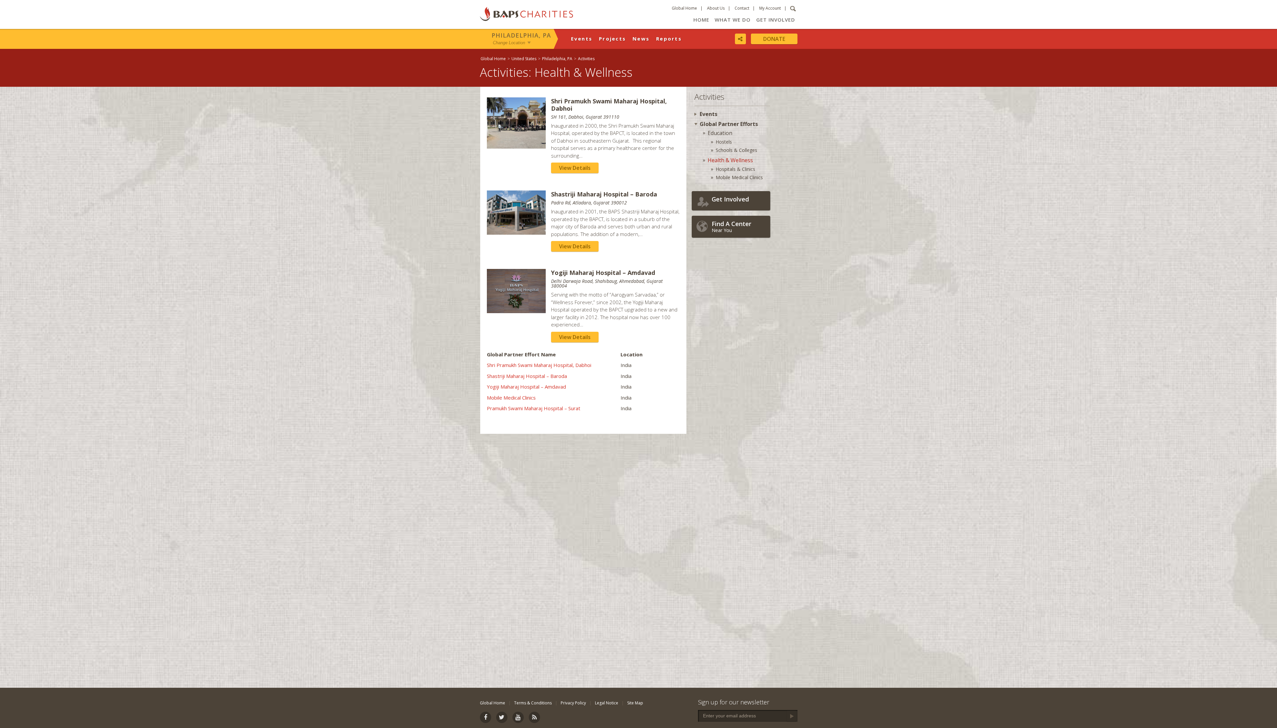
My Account (770, 8)
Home (701, 19)
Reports (669, 38)
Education (720, 133)
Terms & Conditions (533, 703)
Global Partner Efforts (729, 124)
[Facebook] (485, 717)
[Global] (1056, 215)
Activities (586, 58)
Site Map (635, 703)
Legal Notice (606, 703)
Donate (774, 39)
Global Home (684, 8)
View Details (575, 168)
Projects (612, 38)
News (641, 38)
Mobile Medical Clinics (511, 397)
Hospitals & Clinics (735, 169)
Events (582, 38)
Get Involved (775, 19)
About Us (716, 8)
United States (523, 58)
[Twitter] (501, 717)
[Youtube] (518, 717)
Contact (742, 8)
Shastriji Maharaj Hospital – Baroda (527, 376)
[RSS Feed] (534, 717)
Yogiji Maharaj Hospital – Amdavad (526, 386)
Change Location (509, 42)
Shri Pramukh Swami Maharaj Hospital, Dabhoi (539, 365)
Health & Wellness (730, 160)
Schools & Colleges (736, 150)
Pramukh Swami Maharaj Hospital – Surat (533, 408)
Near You (731, 226)
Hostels (724, 142)
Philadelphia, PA (521, 35)
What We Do (733, 19)
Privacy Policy (573, 703)
